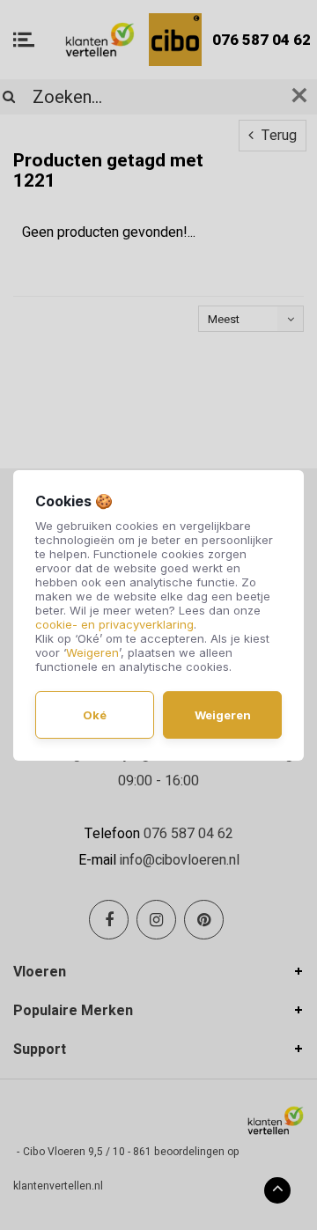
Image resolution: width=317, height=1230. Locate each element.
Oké (95, 715)
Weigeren (92, 652)
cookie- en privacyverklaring (114, 624)
